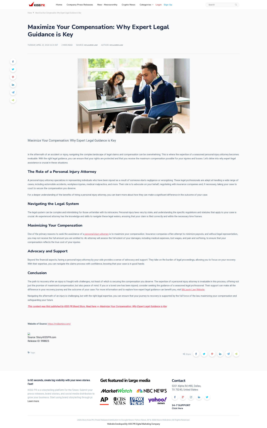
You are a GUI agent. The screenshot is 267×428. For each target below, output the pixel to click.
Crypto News (128, 4)
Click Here (177, 408)
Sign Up (168, 4)
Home (59, 4)
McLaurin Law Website (193, 289)
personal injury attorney (96, 234)
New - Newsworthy (107, 4)
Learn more (33, 401)
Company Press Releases (80, 4)
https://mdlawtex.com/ (59, 323)
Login (159, 4)
